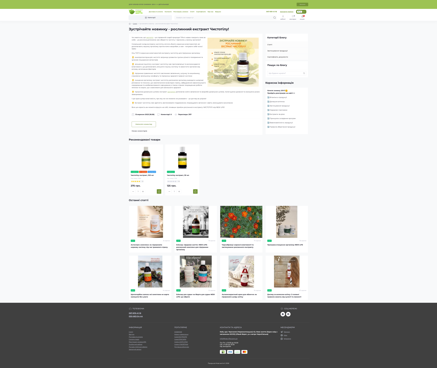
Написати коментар (143, 124)
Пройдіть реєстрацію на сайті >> (281, 93)
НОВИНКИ (178, 332)
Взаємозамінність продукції (281, 123)
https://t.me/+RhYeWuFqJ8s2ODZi (283, 314)
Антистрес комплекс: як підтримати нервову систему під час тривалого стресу (149, 246)
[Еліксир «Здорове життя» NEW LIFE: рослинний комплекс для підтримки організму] (195, 222)
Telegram (287, 332)
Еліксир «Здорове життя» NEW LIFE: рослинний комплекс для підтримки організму (192, 247)
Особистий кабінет (135, 344)
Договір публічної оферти (138, 347)
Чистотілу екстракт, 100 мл (142, 175)
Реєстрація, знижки (180, 12)
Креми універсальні (181, 334)
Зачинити (302, 4)
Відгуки (218, 12)
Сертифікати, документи (277, 57)
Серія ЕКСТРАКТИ (180, 337)
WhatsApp (287, 339)
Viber (285, 335)
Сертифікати (201, 12)
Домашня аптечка (277, 102)
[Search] (275, 17)
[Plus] (143, 191)
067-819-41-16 (135, 313)
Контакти (168, 12)
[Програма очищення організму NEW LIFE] (287, 222)
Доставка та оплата (156, 12)
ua (300, 12)
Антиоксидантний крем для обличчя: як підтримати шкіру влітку (239, 295)
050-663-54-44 (136, 316)
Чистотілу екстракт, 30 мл (178, 175)
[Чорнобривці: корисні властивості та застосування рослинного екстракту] (241, 222)
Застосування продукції (277, 51)
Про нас (210, 12)
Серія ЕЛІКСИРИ (180, 339)
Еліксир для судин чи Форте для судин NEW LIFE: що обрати (195, 295)
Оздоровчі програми (278, 110)
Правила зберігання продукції (282, 127)
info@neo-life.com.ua (228, 339)
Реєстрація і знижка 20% (137, 342)
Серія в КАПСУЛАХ (181, 342)
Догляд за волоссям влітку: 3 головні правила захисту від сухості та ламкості (284, 295)
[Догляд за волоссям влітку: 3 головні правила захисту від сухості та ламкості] (287, 272)
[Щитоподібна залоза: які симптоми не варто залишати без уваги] (150, 272)
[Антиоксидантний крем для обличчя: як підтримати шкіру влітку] (241, 272)
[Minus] (133, 191)
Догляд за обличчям (181, 347)
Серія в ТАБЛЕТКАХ (181, 344)
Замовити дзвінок (286, 12)
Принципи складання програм (283, 118)
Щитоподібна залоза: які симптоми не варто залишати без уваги (150, 295)
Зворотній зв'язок (135, 349)
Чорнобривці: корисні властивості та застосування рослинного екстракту (238, 246)
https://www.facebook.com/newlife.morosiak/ (288, 314)
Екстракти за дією (277, 114)
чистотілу (171, 92)
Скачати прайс (134, 339)
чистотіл (149, 37)
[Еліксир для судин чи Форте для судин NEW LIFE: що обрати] (195, 272)
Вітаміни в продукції (278, 97)
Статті (192, 12)
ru (304, 12)
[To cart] (159, 191)
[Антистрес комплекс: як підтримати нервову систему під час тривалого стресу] (150, 222)
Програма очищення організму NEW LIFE (285, 245)
